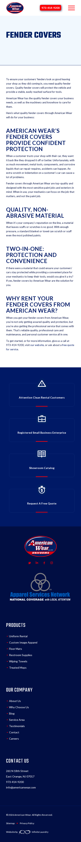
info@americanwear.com (21, 787)
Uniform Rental (18, 636)
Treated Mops (18, 667)
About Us (15, 701)
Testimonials (17, 726)
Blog (12, 713)
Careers (14, 738)
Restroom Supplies (20, 655)
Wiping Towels (18, 661)
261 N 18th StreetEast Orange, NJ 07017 (20, 773)
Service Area (17, 719)
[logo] (15, 8)
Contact (14, 732)
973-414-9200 (50, 7)
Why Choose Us (19, 707)
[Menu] (69, 8)
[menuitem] (69, 8)
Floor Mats (15, 648)
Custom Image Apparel (23, 642)
